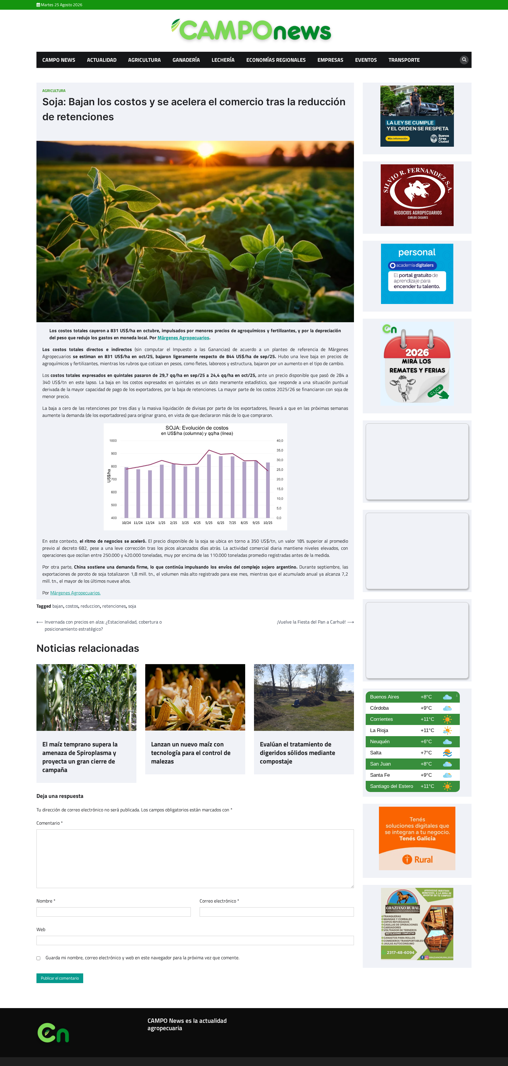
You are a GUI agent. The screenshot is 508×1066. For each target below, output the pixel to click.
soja (132, 605)
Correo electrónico (219, 900)
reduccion (90, 605)
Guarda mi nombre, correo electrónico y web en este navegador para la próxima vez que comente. (142, 957)
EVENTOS (366, 60)
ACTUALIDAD (101, 60)
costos (72, 605)
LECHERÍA (223, 60)
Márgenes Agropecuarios (183, 337)
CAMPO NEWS (58, 60)
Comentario (49, 822)
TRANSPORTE (404, 60)
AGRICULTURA (144, 60)
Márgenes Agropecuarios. (75, 592)
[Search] (464, 60)
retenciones (114, 605)
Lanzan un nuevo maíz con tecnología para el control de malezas (190, 753)
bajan (57, 605)
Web (40, 929)
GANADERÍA (186, 60)
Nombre (46, 900)
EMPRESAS (330, 60)
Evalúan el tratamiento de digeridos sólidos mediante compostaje (297, 753)
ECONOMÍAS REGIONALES (276, 60)
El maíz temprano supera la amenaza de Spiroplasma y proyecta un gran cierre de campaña (80, 757)
